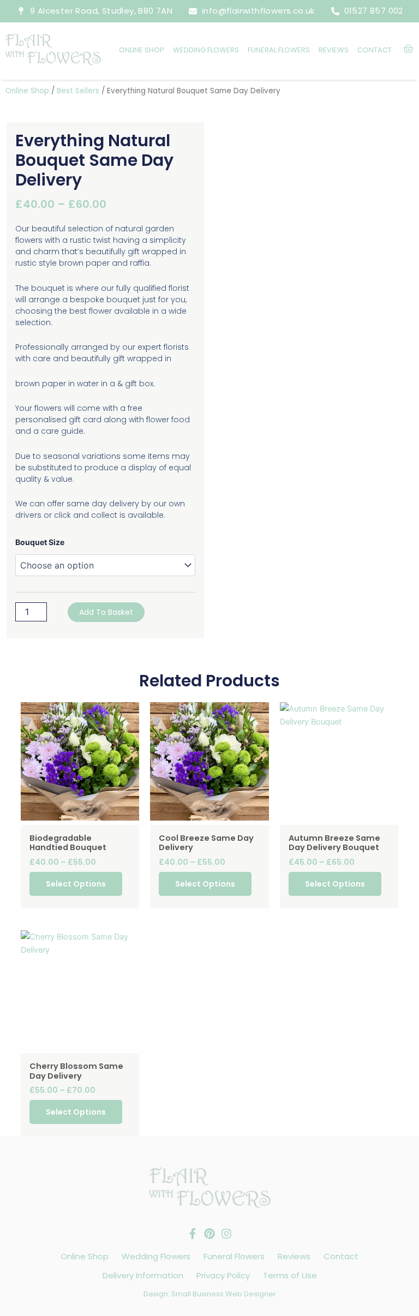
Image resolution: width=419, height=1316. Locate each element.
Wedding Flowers (206, 50)
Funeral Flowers (279, 50)
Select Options (76, 883)
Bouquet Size (39, 542)
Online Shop (141, 50)
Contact (374, 50)
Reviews (334, 50)
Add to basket (106, 612)
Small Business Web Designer (223, 1294)
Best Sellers (78, 91)
